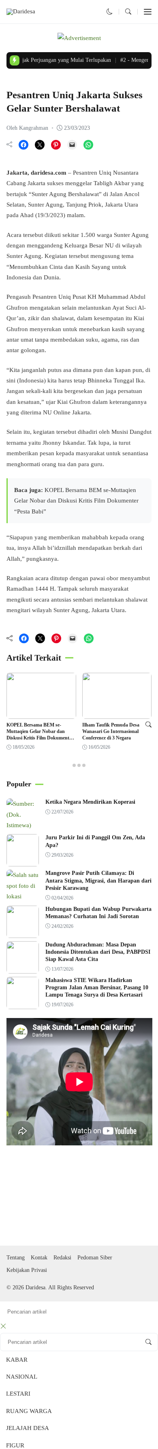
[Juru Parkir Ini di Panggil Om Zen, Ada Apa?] (22, 861)
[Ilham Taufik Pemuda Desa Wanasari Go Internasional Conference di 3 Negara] (117, 713)
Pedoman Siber (94, 1258)
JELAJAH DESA (27, 1428)
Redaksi (62, 1258)
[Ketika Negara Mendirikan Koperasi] (22, 825)
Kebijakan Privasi (26, 1270)
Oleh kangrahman (27, 128)
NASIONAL (21, 1376)
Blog (13, 80)
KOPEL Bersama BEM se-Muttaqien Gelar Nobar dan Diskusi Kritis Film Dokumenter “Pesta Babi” (76, 501)
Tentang (15, 1258)
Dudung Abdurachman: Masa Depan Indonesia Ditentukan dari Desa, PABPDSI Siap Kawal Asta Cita (97, 952)
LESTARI (18, 1393)
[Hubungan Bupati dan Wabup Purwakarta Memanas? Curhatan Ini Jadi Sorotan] (22, 932)
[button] (110, 11)
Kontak (39, 1258)
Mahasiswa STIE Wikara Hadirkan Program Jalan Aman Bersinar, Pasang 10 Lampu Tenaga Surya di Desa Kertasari (96, 987)
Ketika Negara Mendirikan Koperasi (90, 802)
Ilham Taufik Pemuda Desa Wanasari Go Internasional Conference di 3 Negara (110, 731)
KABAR (17, 1359)
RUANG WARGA (29, 1411)
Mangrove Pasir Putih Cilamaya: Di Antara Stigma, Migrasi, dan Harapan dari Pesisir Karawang (98, 880)
